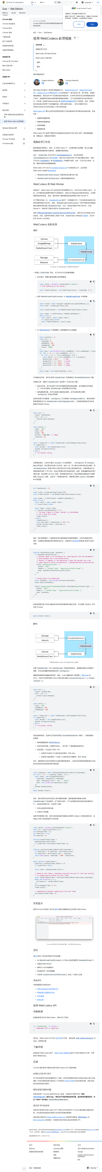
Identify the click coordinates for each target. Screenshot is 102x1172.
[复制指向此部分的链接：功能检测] (45, 1012)
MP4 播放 (40, 996)
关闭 (79, 24)
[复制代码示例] (94, 281)
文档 (32, 2)
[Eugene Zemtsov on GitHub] (43, 84)
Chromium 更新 (58, 1148)
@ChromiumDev (39, 1120)
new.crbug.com (39, 1097)
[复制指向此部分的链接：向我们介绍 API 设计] (53, 1074)
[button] (12, 83)
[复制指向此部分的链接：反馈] (40, 1062)
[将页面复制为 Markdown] (75, 37)
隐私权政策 (37, 1168)
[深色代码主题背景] (90, 281)
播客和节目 (56, 1158)
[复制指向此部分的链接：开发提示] (45, 903)
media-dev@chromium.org (56, 1117)
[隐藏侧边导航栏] (24, 1168)
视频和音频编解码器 (68, 101)
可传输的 (85, 216)
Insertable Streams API (59, 168)
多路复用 (76, 541)
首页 (34, 32)
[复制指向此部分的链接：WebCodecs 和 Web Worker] (66, 184)
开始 (92, 24)
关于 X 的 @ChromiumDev (86, 1148)
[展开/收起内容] (44, 45)
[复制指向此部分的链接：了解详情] (45, 1047)
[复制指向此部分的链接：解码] (39, 624)
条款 (30, 1168)
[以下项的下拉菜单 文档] (36, 2)
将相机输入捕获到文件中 (46, 993)
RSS (79, 1159)
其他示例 (40, 1000)
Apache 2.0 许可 (91, 1130)
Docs (4, 8)
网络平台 (5, 13)
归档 (54, 1155)
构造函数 (54, 158)
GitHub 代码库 (69, 1081)
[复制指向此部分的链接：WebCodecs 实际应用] (59, 224)
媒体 (56, 909)
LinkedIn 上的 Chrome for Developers (86, 1155)
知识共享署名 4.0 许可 (60, 1130)
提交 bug (32, 1148)
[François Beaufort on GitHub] (67, 84)
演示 (36, 956)
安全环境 (59, 1038)
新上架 (14, 13)
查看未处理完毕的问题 (36, 1151)
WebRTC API (56, 93)
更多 (41, 2)
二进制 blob (84, 675)
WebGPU (22, 13)
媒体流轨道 (52, 171)
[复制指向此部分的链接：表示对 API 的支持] (51, 1106)
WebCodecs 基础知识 (62, 1053)
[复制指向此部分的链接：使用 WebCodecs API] (58, 1006)
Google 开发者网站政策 (52, 1132)
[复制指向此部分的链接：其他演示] (43, 980)
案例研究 (56, 1151)
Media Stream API (71, 90)
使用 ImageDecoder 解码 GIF (47, 989)
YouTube (80, 1151)
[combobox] (63, 2)
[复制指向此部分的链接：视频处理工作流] (52, 142)
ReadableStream (55, 200)
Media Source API (43, 93)
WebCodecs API (39, 111)
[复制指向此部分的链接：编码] (39, 230)
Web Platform (16, 8)
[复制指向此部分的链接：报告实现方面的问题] (53, 1090)
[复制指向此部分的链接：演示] (40, 950)
